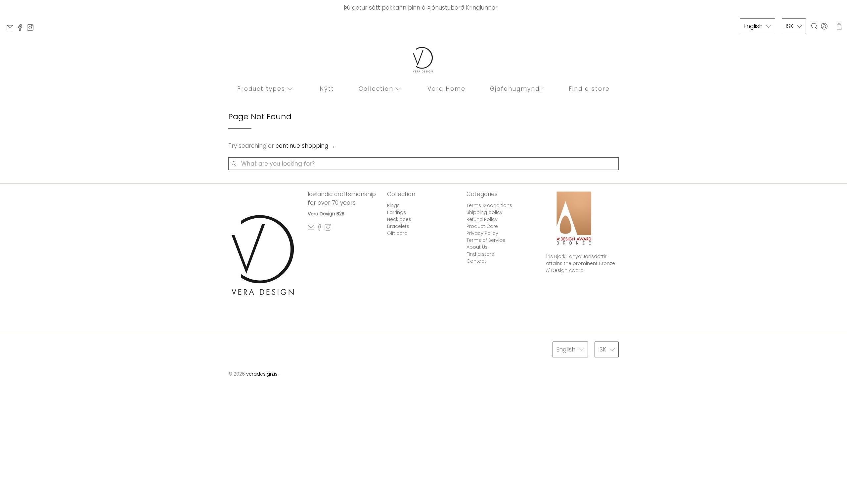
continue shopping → (305, 146)
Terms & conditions (489, 205)
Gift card (397, 233)
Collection (376, 89)
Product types (261, 89)
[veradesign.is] (423, 59)
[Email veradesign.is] (12, 29)
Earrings (396, 212)
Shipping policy (485, 212)
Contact (476, 261)
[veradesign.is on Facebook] (21, 29)
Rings (393, 205)
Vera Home (446, 89)
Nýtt (327, 89)
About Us (477, 247)
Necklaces (399, 219)
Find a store (589, 89)
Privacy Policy (482, 233)
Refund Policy (482, 219)
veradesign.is (262, 374)
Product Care (482, 226)
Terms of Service (486, 240)
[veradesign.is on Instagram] (32, 29)
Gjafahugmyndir (517, 89)
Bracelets (398, 226)
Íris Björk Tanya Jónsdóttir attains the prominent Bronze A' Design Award (580, 263)
